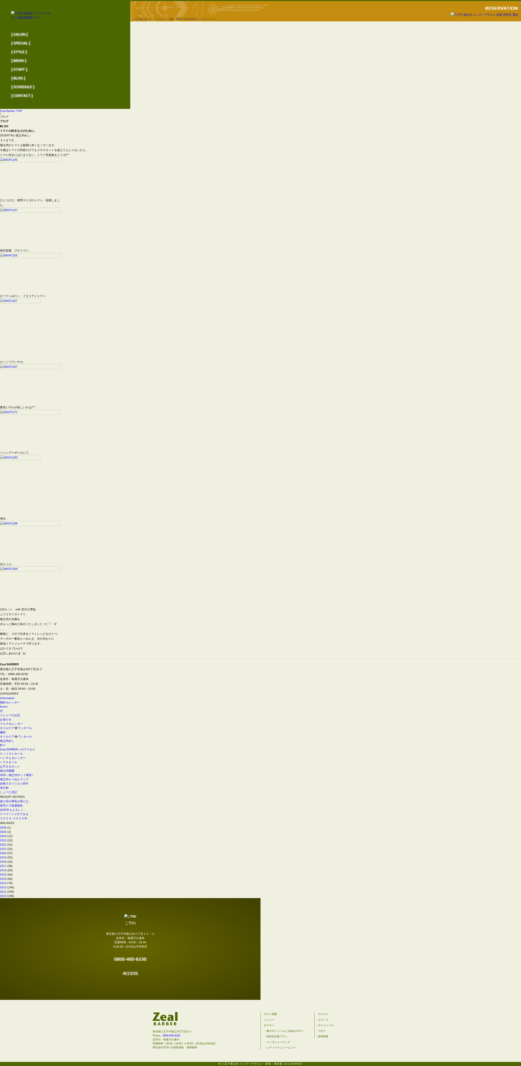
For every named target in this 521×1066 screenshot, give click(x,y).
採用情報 (323, 1036)
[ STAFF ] (19, 69)
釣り (3, 745)
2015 (3, 874)
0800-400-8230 (130, 959)
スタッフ (323, 1019)
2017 (3, 866)
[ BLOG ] (18, 78)
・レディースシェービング (280, 1047)
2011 (3, 891)
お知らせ (5, 719)
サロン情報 (270, 1014)
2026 (3, 827)
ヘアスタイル (8, 762)
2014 (3, 878)
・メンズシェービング (277, 1042)
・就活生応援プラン (276, 1036)
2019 (3, 857)
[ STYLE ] (19, 52)
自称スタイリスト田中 (14, 783)
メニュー (269, 1019)
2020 (3, 853)
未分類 (4, 787)
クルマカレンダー (11, 723)
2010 (3, 895)
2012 (3, 887)
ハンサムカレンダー (13, 758)
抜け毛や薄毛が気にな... (15, 801)
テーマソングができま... (15, 814)
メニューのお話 (10, 715)
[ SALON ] (19, 34)
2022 (3, 844)
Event (3, 706)
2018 (3, 861)
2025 (3, 831)
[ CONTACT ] (22, 95)
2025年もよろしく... (13, 809)
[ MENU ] (18, 60)
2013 (3, 883)
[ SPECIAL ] (20, 43)
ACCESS (130, 973)
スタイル (323, 1014)
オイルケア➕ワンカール (16, 728)
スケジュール (326, 1025)
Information (7, 698)
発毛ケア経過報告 (13, 805)
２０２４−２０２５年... (15, 818)
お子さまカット (10, 766)
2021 (3, 848)
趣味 (3, 732)
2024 (3, 836)
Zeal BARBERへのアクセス (17, 749)
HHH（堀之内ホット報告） (17, 775)
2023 (3, 840)
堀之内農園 (7, 770)
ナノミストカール (11, 753)
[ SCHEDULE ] (22, 87)
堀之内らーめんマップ (14, 779)
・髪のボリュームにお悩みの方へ (283, 1030)
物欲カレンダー (10, 702)
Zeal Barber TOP (11, 111)
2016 (3, 870)
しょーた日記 (8, 792)
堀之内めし (7, 740)
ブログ (322, 1030)
